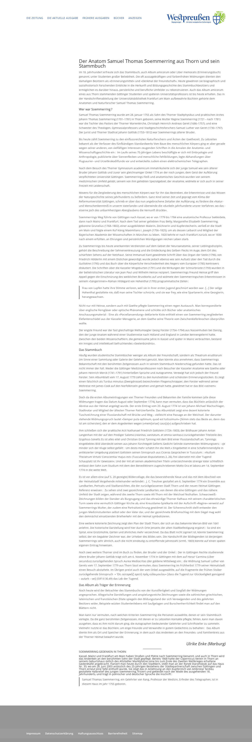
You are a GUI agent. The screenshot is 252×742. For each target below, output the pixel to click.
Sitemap (137, 733)
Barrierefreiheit (117, 733)
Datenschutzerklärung (59, 733)
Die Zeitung (34, 18)
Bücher (119, 18)
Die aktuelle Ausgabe (62, 18)
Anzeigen (135, 18)
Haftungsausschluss (90, 733)
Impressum (33, 733)
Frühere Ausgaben (96, 18)
